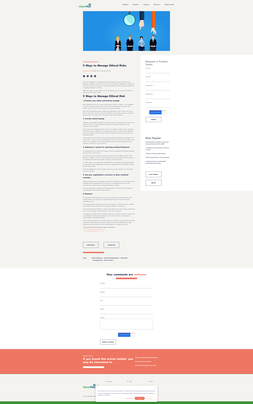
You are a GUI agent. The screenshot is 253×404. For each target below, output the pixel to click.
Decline (150, 398)
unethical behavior (91, 62)
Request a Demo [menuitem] (169, 4)
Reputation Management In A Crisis (95, 231)
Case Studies (153, 174)
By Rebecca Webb (88, 71)
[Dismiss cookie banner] (154, 388)
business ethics (108, 260)
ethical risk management (111, 258)
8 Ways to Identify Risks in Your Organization (157, 157)
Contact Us (111, 245)
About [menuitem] (130, 381)
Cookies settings (129, 398)
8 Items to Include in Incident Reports (156, 153)
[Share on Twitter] (88, 76)
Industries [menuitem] (135, 4)
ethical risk (124, 258)
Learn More (91, 245)
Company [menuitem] (146, 4)
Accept (139, 398)
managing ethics (98, 260)
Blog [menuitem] (151, 381)
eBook (153, 183)
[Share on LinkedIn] (91, 76)
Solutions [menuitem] (125, 4)
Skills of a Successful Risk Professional (146, 357)
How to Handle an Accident (143, 361)
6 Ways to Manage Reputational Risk (95, 229)
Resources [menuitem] (157, 4)
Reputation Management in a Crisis (145, 365)
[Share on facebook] (84, 76)
